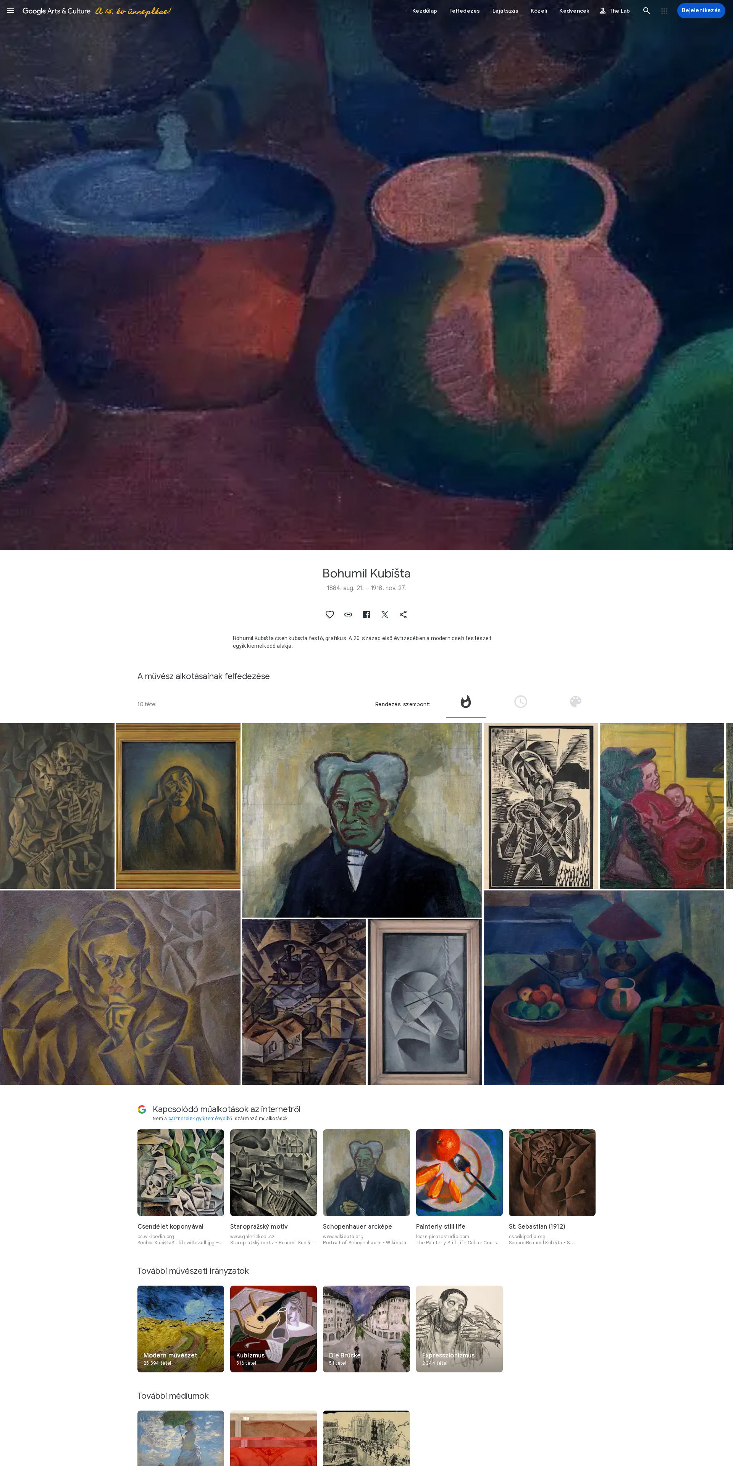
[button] (11, 11)
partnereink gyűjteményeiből (201, 1118)
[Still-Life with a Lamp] (604, 987)
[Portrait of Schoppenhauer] (362, 820)
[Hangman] (425, 1002)
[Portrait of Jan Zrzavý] (120, 987)
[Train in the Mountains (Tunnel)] (304, 1002)
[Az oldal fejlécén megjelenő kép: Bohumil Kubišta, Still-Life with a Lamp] (366, 275)
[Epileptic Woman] (178, 806)
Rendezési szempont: (403, 704)
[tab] (466, 704)
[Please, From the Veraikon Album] (541, 806)
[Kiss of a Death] (57, 806)
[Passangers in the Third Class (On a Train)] (662, 806)
